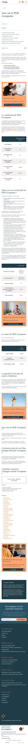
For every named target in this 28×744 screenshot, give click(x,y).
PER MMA (6, 526)
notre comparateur (9, 461)
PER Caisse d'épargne (8, 508)
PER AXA (6, 500)
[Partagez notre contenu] (25, 48)
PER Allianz (6, 517)
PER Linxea (6, 505)
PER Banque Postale (8, 538)
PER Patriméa (7, 529)
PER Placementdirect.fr (8, 520)
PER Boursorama (7, 518)
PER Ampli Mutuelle (8, 523)
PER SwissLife (7, 497)
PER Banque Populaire (8, 509)
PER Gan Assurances (8, 499)
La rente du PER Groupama (7, 36)
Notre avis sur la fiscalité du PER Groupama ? (10, 34)
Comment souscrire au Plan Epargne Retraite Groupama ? (13, 41)
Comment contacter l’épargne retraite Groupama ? (11, 43)
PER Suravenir (7, 533)
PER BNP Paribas (7, 503)
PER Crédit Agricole (8, 515)
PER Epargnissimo (8, 530)
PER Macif (6, 527)
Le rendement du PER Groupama (8, 32)
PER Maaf (6, 506)
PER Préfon (6, 521)
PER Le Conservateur (8, 524)
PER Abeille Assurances (8, 514)
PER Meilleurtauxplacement (9, 535)
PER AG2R (6, 512)
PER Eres (6, 532)
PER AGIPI (6, 511)
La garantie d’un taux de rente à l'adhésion (10, 38)
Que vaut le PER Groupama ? (7, 39)
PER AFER (6, 536)
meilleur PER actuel (10, 130)
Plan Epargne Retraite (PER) (9, 53)
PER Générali (6, 502)
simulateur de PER (16, 128)
